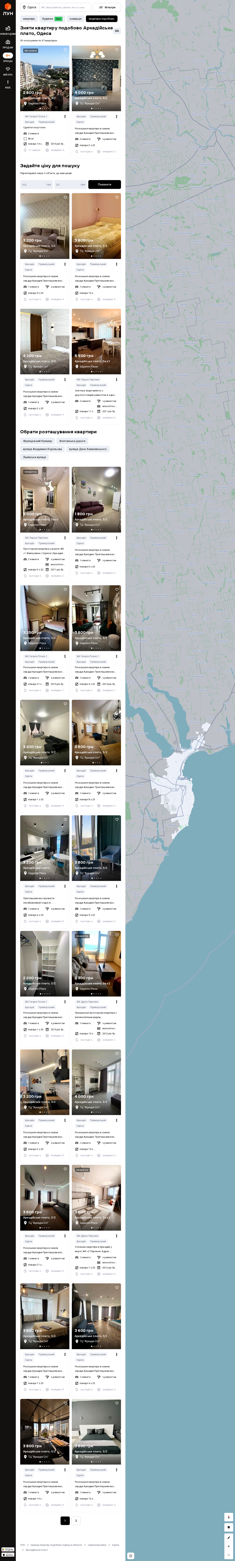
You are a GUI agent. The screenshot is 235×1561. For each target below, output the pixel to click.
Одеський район (97, 1545)
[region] (180, 780)
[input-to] (70, 184)
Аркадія (29, 122)
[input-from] (36, 184)
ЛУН (22, 1545)
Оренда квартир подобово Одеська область (56, 1545)
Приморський (46, 122)
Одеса (80, 122)
